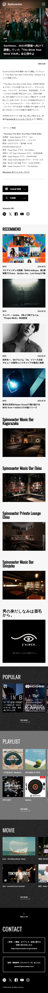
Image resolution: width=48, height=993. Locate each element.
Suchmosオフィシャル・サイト (19, 119)
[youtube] (22, 215)
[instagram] (28, 215)
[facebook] (16, 215)
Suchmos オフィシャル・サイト (17, 172)
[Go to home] (12, 3)
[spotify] (4, 215)
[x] (10, 215)
